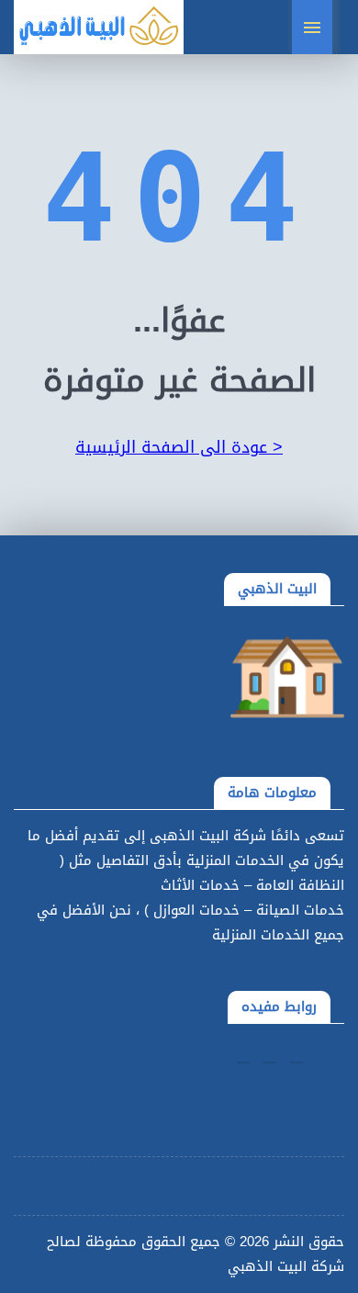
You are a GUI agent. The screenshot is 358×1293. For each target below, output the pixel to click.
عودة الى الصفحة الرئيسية (179, 447)
